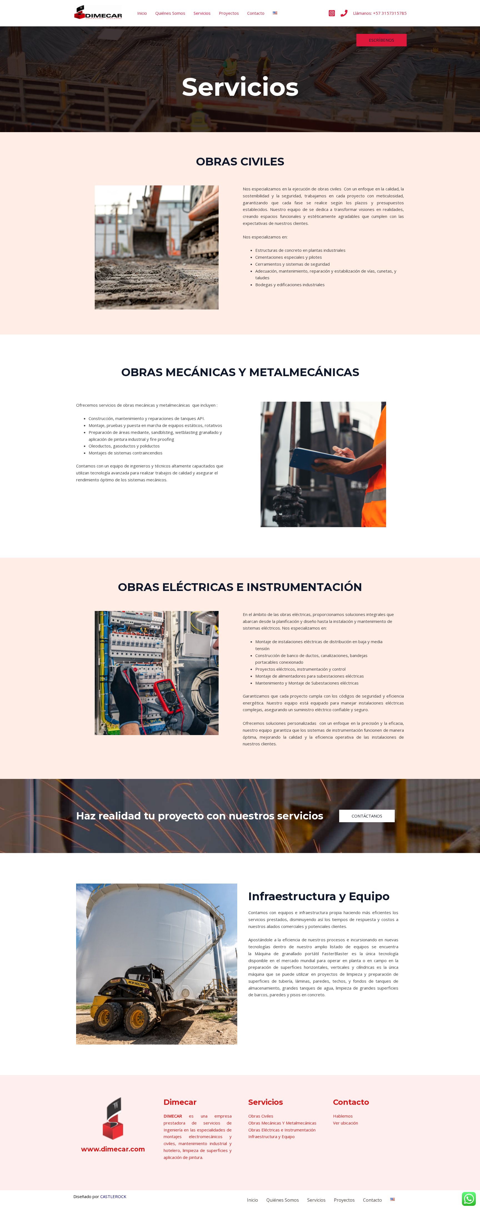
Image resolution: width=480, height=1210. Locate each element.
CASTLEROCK (113, 1196)
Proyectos (229, 13)
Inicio (142, 13)
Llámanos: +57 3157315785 (380, 13)
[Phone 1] (344, 13)
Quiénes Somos (170, 13)
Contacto (255, 13)
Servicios (202, 13)
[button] (381, 40)
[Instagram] (331, 13)
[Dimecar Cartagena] (98, 12)
